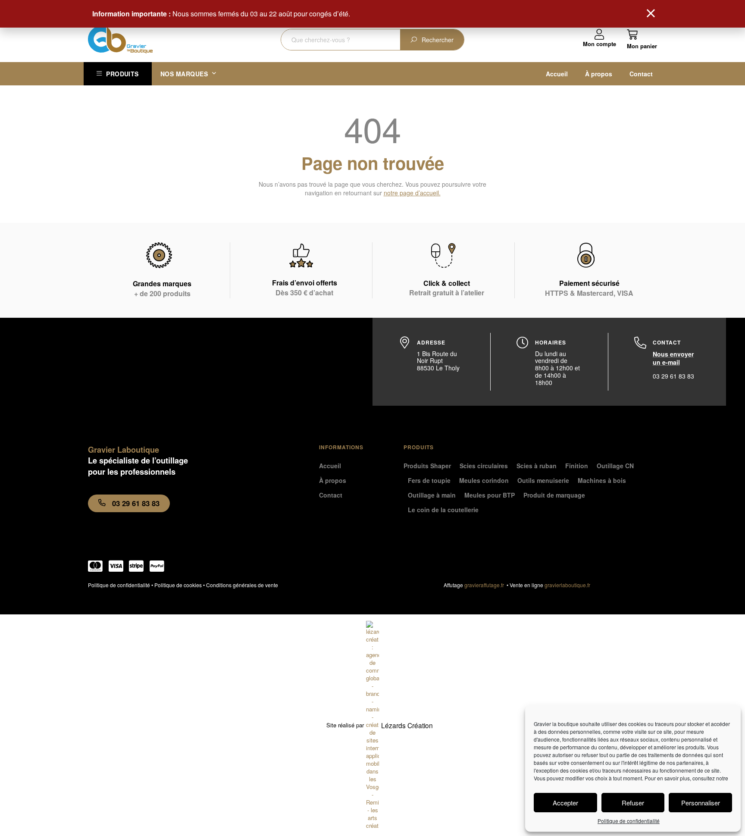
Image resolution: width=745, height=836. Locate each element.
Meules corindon (484, 480)
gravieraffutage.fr (485, 585)
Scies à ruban (536, 465)
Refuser (633, 802)
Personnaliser (700, 802)
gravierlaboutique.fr (567, 585)
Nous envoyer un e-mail (673, 358)
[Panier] (642, 39)
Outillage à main (432, 495)
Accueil (557, 73)
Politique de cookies (178, 585)
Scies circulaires (484, 465)
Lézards (407, 725)
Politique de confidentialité (629, 820)
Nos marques (184, 73)
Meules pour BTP (489, 495)
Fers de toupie (429, 480)
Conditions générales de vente (242, 585)
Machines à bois (602, 480)
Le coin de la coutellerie (443, 509)
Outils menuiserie (543, 480)
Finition (576, 465)
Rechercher (438, 39)
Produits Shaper (427, 465)
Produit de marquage (554, 495)
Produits (122, 73)
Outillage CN (615, 465)
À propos (598, 73)
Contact (641, 73)
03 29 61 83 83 (673, 376)
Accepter (565, 802)
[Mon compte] (599, 34)
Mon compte (599, 44)
